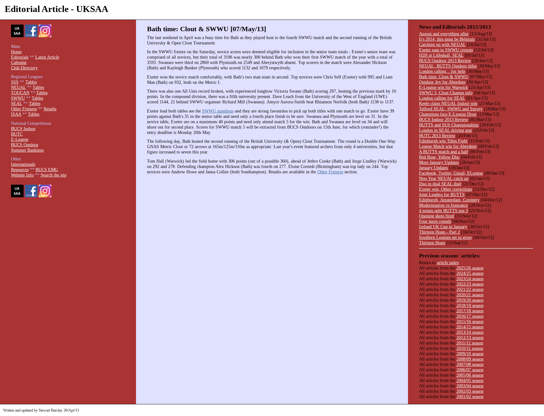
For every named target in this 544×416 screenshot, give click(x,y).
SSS (15, 81)
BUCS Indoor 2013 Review (443, 119)
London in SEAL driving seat (445, 130)
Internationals (23, 164)
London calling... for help (442, 71)
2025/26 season (470, 267)
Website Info (22, 174)
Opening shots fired (436, 215)
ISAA (16, 114)
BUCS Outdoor (24, 144)
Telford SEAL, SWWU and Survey (451, 108)
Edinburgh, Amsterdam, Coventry (449, 199)
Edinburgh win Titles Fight (443, 140)
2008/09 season (470, 358)
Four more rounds (435, 221)
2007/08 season (470, 364)
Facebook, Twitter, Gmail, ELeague (451, 173)
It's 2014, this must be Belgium (447, 39)
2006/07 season (470, 369)
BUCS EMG (47, 169)
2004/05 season (470, 380)
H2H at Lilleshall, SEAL (441, 55)
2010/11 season (469, 348)
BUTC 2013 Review (437, 135)
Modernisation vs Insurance (443, 205)
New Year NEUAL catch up (443, 178)
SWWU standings (218, 110)
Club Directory (24, 67)
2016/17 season (470, 316)
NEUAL (18, 87)
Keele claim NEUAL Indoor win (448, 103)
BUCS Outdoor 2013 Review (445, 60)
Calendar (19, 62)
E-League (19, 139)
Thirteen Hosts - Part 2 (439, 231)
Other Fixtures (330, 171)
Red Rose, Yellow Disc (439, 156)
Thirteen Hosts (432, 242)
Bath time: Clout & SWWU (443, 76)
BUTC (17, 133)
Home (16, 51)
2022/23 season (470, 283)
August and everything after (444, 33)
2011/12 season (469, 342)
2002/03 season (470, 391)
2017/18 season (470, 310)
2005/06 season (470, 375)
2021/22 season (470, 289)
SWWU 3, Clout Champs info (446, 92)
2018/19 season (470, 305)
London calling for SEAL (442, 98)
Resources (20, 169)
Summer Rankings (27, 150)
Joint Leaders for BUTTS (442, 194)
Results (50, 108)
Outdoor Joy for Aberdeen (442, 81)
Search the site (53, 174)
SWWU (18, 98)
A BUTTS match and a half (443, 151)
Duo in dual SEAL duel (440, 183)
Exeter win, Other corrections (445, 189)
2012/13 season (470, 337)
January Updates (433, 167)
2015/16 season (470, 321)
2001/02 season (470, 396)
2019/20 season (470, 300)
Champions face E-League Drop (447, 114)
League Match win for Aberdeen (448, 146)
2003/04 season (470, 385)
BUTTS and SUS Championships (449, 124)
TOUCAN (20, 92)
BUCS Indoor (23, 128)
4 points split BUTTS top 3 (443, 210)
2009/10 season (470, 353)
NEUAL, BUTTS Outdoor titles (448, 65)
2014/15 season (470, 326)
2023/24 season (470, 278)
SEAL (16, 103)
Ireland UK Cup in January (443, 226)
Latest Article (47, 57)
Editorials (19, 57)
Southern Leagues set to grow (445, 237)
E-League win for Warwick (443, 87)
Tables (31, 81)
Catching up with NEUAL (442, 44)
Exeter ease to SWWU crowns (446, 49)
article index (448, 262)
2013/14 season (470, 332)
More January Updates (439, 162)
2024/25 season (470, 273)
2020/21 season (470, 294)
